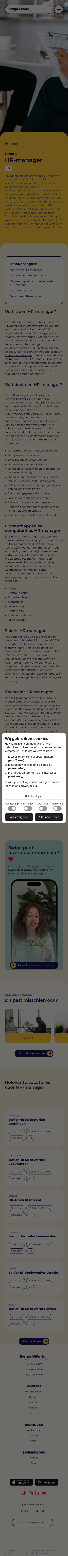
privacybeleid (28, 786)
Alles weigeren (19, 817)
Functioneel (27, 803)
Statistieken (42, 803)
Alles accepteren (49, 817)
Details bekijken (34, 796)
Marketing (57, 803)
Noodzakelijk (12, 803)
